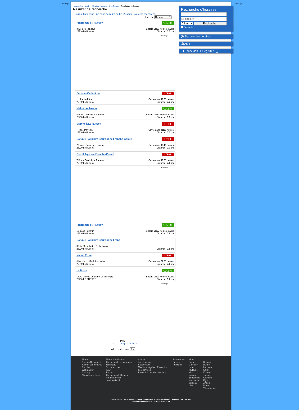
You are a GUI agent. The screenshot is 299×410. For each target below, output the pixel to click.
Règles (109, 372)
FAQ (108, 370)
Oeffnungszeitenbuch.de (142, 401)
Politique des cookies (181, 399)
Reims (206, 364)
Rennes (207, 362)
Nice (191, 372)
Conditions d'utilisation (117, 375)
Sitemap (86, 372)
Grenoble (207, 377)
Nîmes (206, 385)
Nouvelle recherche (144, 13)
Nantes (192, 375)
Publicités (178, 364)
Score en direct (113, 367)
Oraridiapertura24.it (162, 401)
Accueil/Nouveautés (92, 362)
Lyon (191, 367)
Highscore (111, 364)
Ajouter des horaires (92, 364)
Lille (191, 385)
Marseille (193, 364)
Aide (187, 43)
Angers (206, 383)
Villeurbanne (209, 388)
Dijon (205, 380)
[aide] (217, 51)
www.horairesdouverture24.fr (142, 399)
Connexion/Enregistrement (119, 362)
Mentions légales (163, 399)
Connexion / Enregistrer (199, 51)
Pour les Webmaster (87, 368)
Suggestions (144, 364)
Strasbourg (194, 377)
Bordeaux (193, 383)
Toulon (206, 375)
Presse (176, 362)
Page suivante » (129, 343)
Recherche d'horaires (198, 9)
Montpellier (194, 380)
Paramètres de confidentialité (113, 379)
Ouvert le (188, 27)
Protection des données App (152, 372)
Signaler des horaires (197, 36)
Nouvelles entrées (91, 375)
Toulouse (193, 370)
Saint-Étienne (207, 371)
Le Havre (207, 367)
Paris (191, 362)
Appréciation (144, 362)
